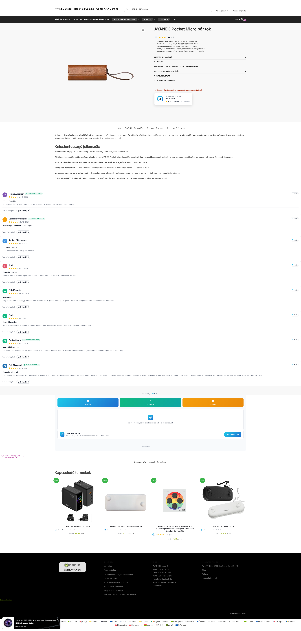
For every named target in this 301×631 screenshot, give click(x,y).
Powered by (146, 394)
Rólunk (205, 574)
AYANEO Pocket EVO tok (223, 526)
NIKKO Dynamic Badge (24, 623)
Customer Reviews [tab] (155, 128)
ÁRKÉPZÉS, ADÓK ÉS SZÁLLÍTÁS (166, 71)
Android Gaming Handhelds (164, 582)
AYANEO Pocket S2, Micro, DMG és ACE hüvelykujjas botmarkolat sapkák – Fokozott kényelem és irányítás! (175, 528)
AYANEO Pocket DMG (162, 572)
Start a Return (111, 579)
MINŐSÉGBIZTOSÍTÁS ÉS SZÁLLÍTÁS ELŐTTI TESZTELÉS (176, 66)
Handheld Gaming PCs (162, 579)
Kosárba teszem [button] (126, 539)
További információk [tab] (134, 128)
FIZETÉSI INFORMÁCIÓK (163, 57)
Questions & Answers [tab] (176, 128)
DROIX (243, 613)
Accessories (158, 585)
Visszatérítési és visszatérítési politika (120, 594)
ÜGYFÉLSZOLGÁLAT (162, 76)
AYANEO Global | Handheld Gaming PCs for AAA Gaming (87, 8)
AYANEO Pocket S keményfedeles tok (126, 526)
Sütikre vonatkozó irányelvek (116, 582)
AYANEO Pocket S (160, 566)
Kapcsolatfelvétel (239, 11)
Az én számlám (222, 11)
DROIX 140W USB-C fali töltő (77, 526)
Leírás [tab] (118, 128)
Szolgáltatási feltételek (113, 590)
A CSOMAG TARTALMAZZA (164, 80)
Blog (204, 570)
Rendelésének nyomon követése (119, 575)
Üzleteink (108, 566)
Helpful (24, 211)
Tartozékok (161, 462)
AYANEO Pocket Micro (162, 576)
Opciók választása (77, 539)
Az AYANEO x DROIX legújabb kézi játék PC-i (220, 566)
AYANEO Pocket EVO (161, 569)
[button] (240, 19)
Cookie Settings (6, 600)
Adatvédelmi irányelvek (113, 586)
